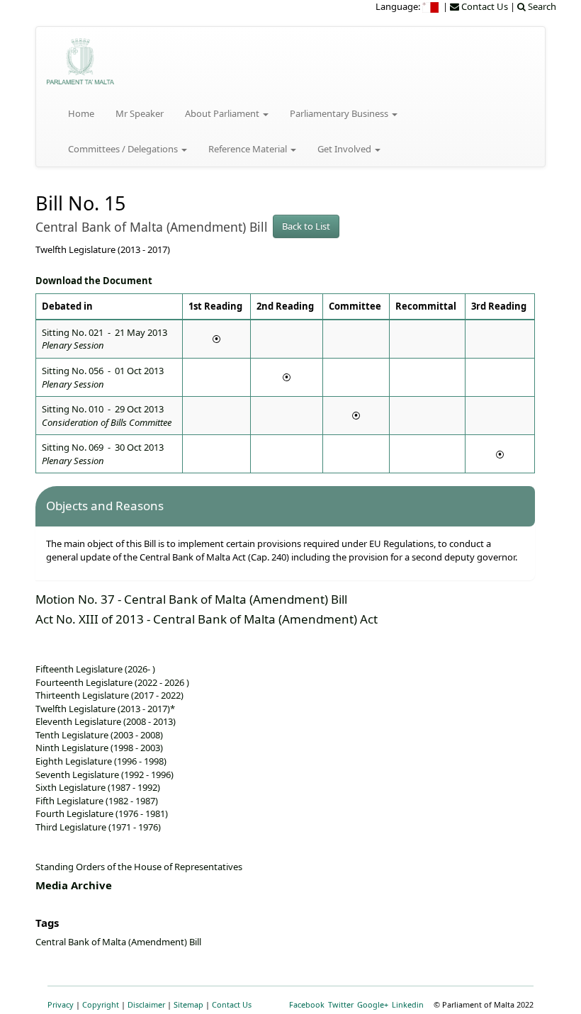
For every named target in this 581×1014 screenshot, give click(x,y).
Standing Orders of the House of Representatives (138, 866)
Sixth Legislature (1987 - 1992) (97, 787)
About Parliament (223, 113)
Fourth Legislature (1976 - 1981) (101, 813)
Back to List (306, 226)
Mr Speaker (139, 113)
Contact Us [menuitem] (483, 6)
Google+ (372, 1004)
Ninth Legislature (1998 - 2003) (99, 747)
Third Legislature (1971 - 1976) (98, 827)
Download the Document (93, 280)
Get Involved (345, 148)
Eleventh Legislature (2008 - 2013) (105, 721)
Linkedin (408, 1004)
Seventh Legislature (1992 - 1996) (104, 774)
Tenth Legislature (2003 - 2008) (99, 734)
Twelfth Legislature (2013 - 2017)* (105, 708)
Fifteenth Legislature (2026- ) (95, 669)
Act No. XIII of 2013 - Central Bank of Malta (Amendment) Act (206, 619)
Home (81, 113)
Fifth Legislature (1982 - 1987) (96, 800)
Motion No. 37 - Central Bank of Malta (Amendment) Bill (191, 599)
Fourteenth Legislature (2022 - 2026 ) (112, 682)
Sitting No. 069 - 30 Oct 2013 (103, 454)
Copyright (100, 1004)
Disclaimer (146, 1004)
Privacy (60, 1004)
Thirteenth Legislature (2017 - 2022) (109, 695)
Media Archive (73, 885)
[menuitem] (431, 6)
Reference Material (248, 148)
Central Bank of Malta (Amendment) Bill (118, 941)
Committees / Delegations (124, 148)
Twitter (341, 1004)
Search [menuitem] (541, 6)
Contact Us (232, 1004)
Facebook (307, 1004)
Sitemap (188, 1004)
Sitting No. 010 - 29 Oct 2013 (106, 415)
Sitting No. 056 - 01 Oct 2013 (103, 377)
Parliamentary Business (340, 113)
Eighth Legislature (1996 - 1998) (101, 761)
